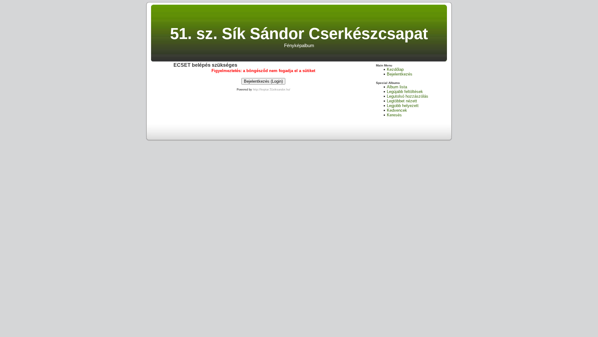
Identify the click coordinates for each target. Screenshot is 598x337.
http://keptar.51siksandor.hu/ (271, 89)
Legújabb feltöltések (405, 91)
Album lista (397, 87)
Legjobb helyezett (403, 105)
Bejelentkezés (399, 74)
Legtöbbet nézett (402, 101)
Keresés (394, 115)
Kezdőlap (395, 69)
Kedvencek (397, 110)
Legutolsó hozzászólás (407, 96)
